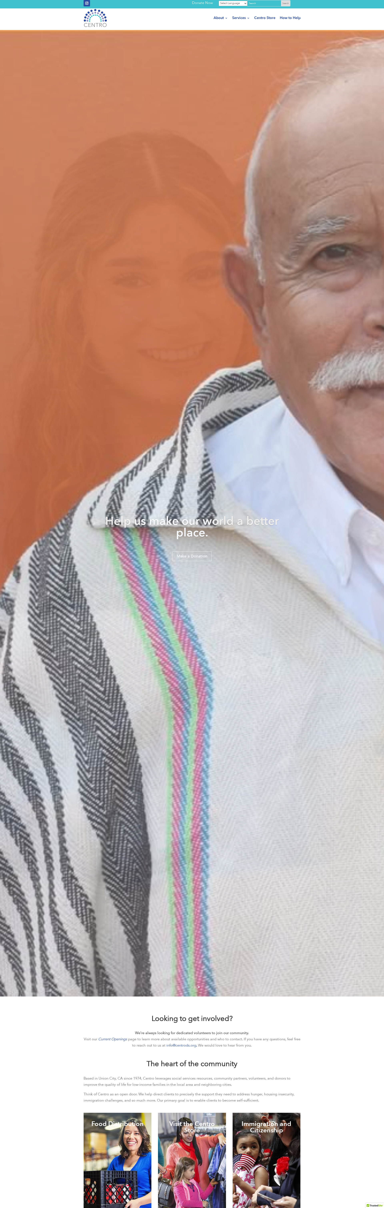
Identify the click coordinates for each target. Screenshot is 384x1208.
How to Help (290, 17)
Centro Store (264, 17)
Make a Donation (192, 572)
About (219, 17)
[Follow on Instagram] (87, 3)
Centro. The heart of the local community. (192, 543)
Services (239, 17)
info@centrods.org (181, 1045)
